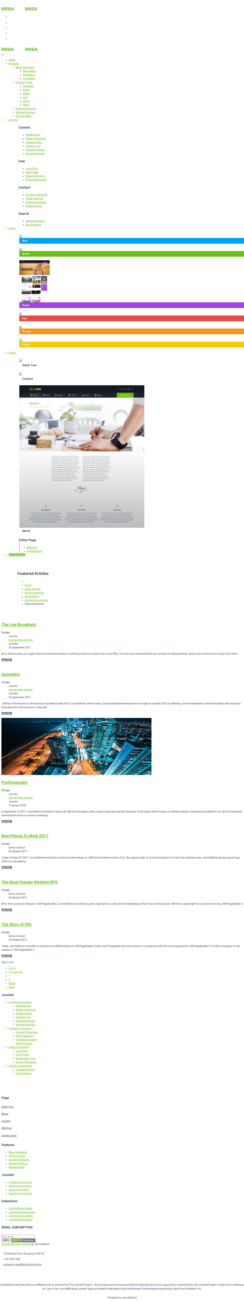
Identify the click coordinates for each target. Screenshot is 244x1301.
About (4, 1113)
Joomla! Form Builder (21, 1219)
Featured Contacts (36, 202)
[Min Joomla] (24, 9)
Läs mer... (6, 660)
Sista (11, 987)
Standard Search (35, 221)
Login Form (32, 168)
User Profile (32, 172)
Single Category (34, 198)
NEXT (16, 1240)
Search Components (20, 1065)
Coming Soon (34, 551)
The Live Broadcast (18, 624)
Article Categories (36, 138)
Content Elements (19, 1159)
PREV (6, 1240)
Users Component (19, 1047)
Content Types (17, 1156)
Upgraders (10, 674)
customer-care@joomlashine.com (22, 1264)
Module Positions (18, 1163)
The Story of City (16, 924)
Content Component (20, 1002)
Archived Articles (35, 153)
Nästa (12, 983)
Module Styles (16, 1167)
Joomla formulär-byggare (16, 1244)
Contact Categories (36, 194)
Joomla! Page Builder (21, 1208)
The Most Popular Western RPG (29, 882)
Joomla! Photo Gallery (21, 1215)
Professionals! (14, 782)
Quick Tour (7, 1106)
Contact (5, 1121)
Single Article (33, 134)
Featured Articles (35, 149)
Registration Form (36, 176)
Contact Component (20, 1028)
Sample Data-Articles (21, 640)
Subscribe (28, 1240)
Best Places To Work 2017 (24, 836)
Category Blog (33, 142)
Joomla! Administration (22, 1212)
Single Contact (34, 206)
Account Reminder (36, 179)
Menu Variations (18, 1152)
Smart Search (33, 224)
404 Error (32, 547)
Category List (33, 146)
